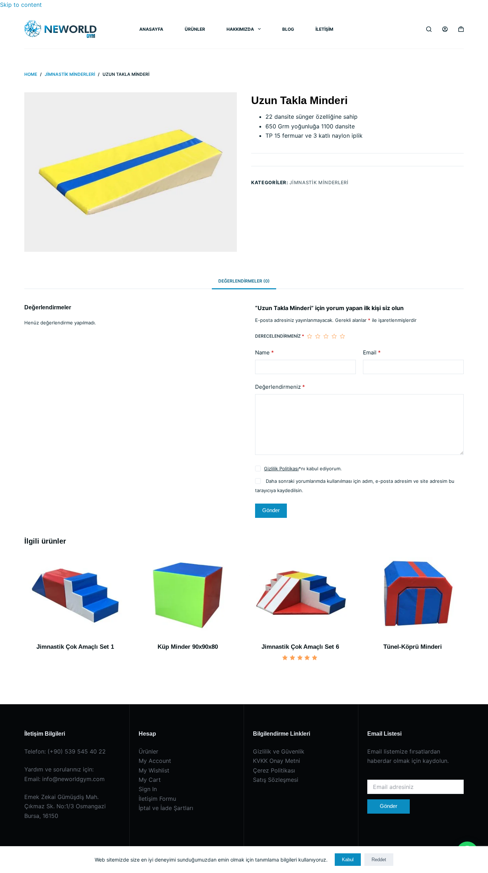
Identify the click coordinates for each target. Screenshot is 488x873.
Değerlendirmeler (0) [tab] (244, 281)
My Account (155, 760)
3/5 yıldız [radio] (326, 336)
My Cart (150, 779)
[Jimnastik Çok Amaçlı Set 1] (75, 595)
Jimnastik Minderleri (318, 182)
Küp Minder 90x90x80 (188, 646)
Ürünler (195, 29)
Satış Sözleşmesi (275, 779)
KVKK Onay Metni (276, 760)
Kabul (348, 859)
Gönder (271, 510)
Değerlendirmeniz (280, 386)
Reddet (379, 859)
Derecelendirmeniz (279, 336)
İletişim (324, 29)
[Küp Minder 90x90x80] (188, 595)
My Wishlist (154, 770)
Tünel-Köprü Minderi (412, 646)
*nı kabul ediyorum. (303, 468)
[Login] (445, 29)
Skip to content (21, 4)
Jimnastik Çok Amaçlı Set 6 (300, 646)
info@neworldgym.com (73, 779)
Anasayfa (151, 29)
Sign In (148, 789)
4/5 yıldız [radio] (334, 336)
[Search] (429, 29)
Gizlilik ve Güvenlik (278, 751)
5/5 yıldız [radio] (342, 336)
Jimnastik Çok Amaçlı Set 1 (75, 646)
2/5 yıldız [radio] (318, 336)
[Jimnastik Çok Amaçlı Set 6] (300, 595)
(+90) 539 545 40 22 (77, 751)
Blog (288, 29)
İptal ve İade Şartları (166, 807)
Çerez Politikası (274, 770)
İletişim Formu (157, 798)
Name (264, 352)
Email (372, 352)
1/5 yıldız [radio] (309, 336)
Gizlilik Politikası (281, 468)
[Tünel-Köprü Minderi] (413, 595)
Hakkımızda (240, 29)
